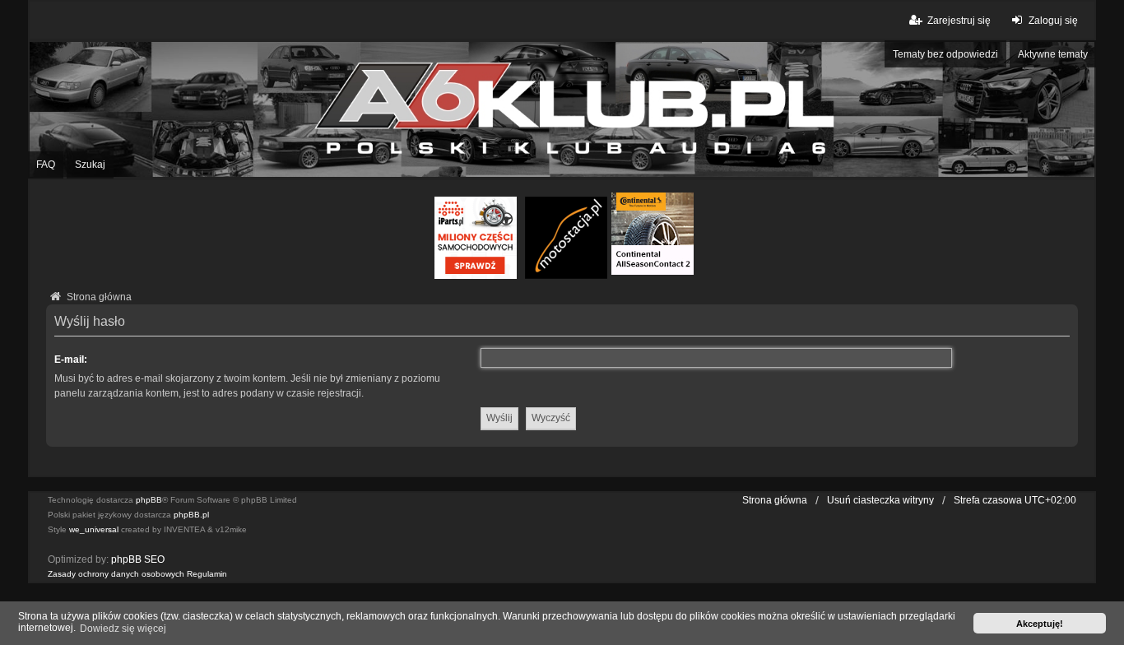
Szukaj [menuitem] (90, 164)
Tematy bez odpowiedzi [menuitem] (945, 54)
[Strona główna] (562, 109)
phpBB (149, 499)
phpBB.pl (191, 514)
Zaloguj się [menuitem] (1053, 20)
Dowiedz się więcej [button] (123, 628)
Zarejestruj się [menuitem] (958, 20)
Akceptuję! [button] (1039, 624)
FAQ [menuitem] (45, 164)
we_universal (93, 529)
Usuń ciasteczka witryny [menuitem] (880, 500)
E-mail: (70, 359)
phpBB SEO (138, 559)
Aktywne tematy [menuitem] (1053, 54)
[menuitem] (116, 574)
